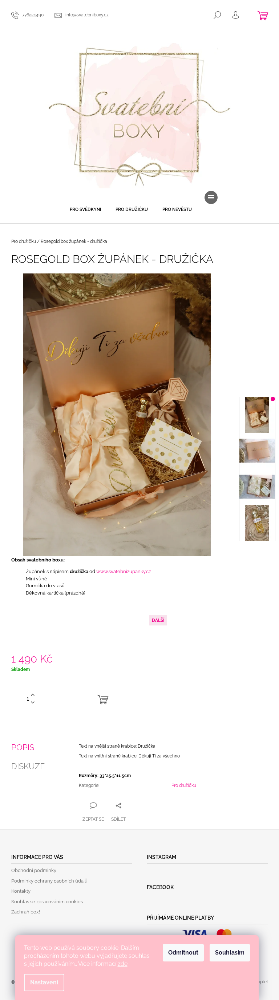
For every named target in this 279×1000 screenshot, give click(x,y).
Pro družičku (183, 785)
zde (123, 963)
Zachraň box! (25, 912)
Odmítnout (183, 952)
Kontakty (21, 891)
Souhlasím (229, 952)
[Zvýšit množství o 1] (32, 695)
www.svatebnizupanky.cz (123, 571)
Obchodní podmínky (33, 870)
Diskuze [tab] (28, 766)
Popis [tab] (22, 747)
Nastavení (44, 982)
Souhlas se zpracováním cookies (47, 901)
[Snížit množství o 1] (32, 703)
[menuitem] (85, 209)
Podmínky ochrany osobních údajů (49, 881)
